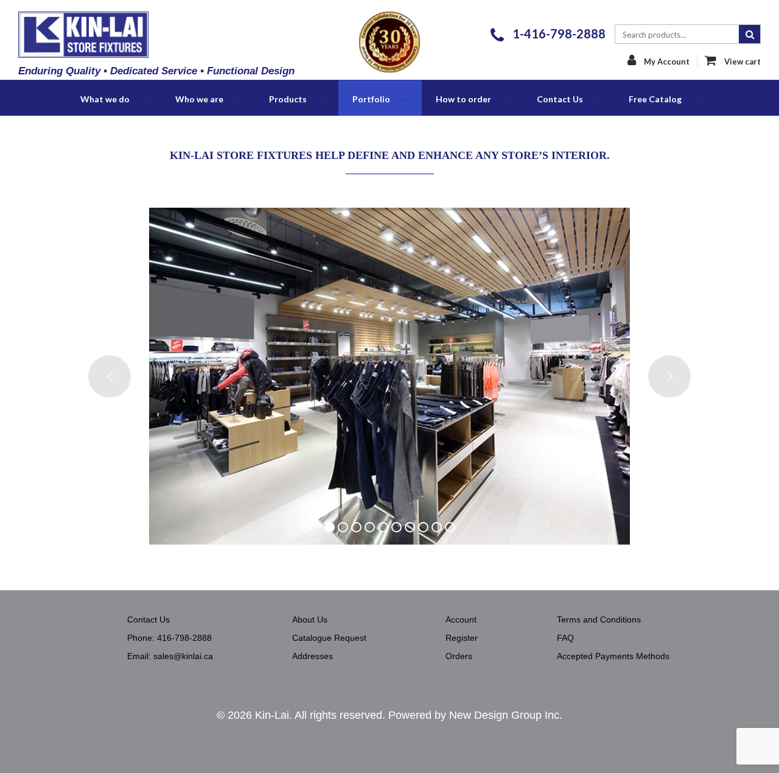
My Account (666, 61)
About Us (309, 619)
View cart (741, 61)
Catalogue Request (329, 638)
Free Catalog (655, 99)
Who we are (199, 99)
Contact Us (560, 99)
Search (750, 34)
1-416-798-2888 (558, 33)
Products (288, 99)
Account (461, 619)
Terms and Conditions (599, 619)
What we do (105, 99)
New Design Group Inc (504, 715)
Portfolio (371, 99)
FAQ (565, 638)
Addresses (312, 656)
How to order (463, 99)
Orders (458, 656)
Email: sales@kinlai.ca (170, 656)
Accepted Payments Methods (613, 656)
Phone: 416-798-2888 (169, 638)
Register (461, 638)
